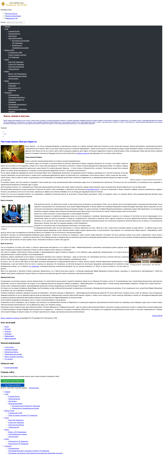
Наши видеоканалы (15, 38)
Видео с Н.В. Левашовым (17, 74)
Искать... (4, 22)
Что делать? (9, 359)
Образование (9, 336)
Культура (8, 331)
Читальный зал (13, 69)
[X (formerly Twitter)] (5, 134)
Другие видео (13, 78)
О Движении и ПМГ (15, 52)
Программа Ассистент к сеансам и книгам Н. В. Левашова (16, 100)
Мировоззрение (10, 338)
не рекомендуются (92, 189)
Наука (7, 327)
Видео (7, 71)
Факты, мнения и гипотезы (10, 318)
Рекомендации (13, 95)
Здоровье (8, 334)
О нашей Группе (14, 31)
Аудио (7, 81)
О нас (6, 29)
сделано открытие (82, 153)
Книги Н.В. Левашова (15, 62)
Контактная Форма (11, 368)
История (7, 329)
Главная (7, 27)
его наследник (33, 266)
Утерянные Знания (11, 349)
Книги (7, 60)
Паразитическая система (13, 354)
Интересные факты (11, 352)
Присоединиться (14, 34)
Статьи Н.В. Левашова (16, 64)
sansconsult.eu (34, 388)
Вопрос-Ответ (9, 50)
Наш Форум (12, 36)
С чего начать (9, 347)
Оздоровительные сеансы (17, 76)
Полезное (8, 93)
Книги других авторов (16, 67)
